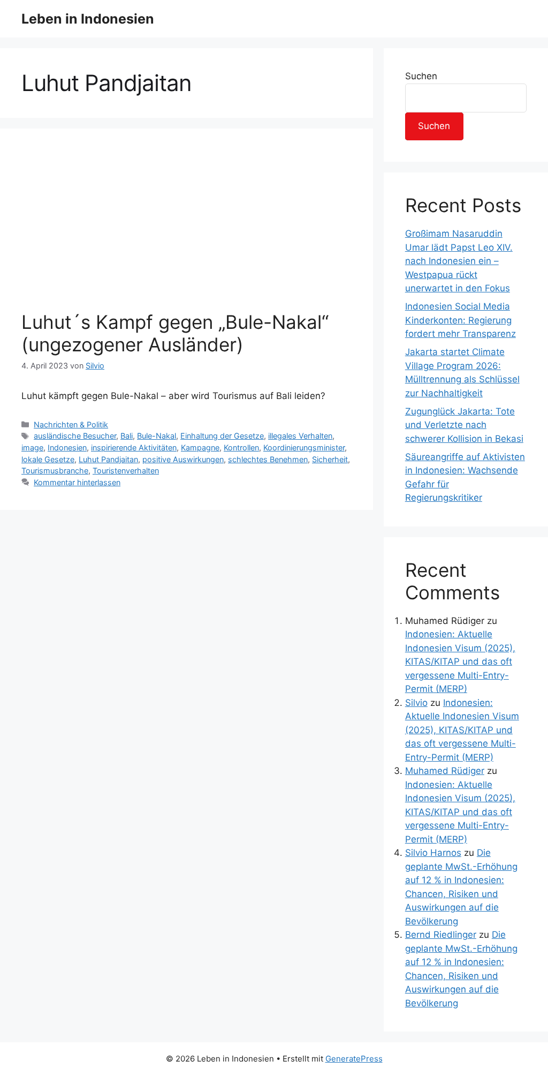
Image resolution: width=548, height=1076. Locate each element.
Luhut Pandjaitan (108, 459)
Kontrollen (241, 447)
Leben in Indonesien (87, 19)
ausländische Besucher (75, 435)
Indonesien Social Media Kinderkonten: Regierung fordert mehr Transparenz (460, 320)
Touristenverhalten (126, 470)
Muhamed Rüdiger (444, 770)
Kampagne (200, 447)
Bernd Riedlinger (440, 934)
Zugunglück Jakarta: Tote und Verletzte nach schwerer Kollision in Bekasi (464, 425)
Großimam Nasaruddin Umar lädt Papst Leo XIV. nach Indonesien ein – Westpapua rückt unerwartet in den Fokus (459, 261)
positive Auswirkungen (183, 459)
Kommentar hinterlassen (77, 482)
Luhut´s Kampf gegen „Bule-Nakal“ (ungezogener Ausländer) (175, 333)
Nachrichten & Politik (71, 424)
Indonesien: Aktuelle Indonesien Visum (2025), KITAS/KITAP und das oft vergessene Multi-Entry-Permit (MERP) (460, 661)
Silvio (416, 702)
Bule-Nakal (156, 435)
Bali (126, 435)
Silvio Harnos (433, 852)
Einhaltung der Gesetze (222, 435)
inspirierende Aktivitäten (134, 447)
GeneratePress (354, 1059)
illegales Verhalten (300, 435)
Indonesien (67, 447)
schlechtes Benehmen (268, 459)
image (32, 447)
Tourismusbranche (54, 470)
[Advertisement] (186, 230)
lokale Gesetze (47, 459)
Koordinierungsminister (304, 447)
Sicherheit (330, 459)
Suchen (421, 76)
